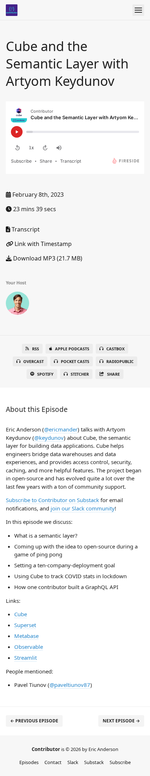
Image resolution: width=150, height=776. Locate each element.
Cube (20, 614)
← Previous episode (34, 721)
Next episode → (121, 721)
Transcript (25, 229)
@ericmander (61, 429)
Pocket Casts (75, 361)
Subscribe (120, 762)
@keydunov (49, 437)
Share (113, 374)
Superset (25, 625)
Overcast (33, 361)
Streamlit (25, 657)
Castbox (115, 348)
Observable (28, 646)
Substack (94, 762)
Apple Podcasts (72, 348)
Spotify (45, 374)
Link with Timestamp (42, 244)
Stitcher (80, 374)
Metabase (26, 635)
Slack (72, 762)
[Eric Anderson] (17, 305)
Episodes (29, 762)
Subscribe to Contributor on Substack (52, 500)
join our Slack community (83, 508)
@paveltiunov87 (70, 684)
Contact (53, 762)
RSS (35, 348)
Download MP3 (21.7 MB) (47, 258)
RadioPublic (120, 361)
